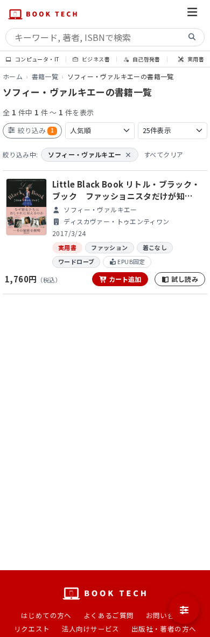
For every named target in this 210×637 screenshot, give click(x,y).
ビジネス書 (95, 59)
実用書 (195, 59)
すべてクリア (163, 154)
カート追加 (124, 278)
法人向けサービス (91, 629)
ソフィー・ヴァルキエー (89, 154)
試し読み (184, 278)
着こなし (155, 247)
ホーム (13, 76)
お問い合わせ (167, 615)
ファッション (109, 247)
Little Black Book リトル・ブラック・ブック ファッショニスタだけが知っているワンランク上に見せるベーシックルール (126, 190)
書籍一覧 (45, 76)
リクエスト (32, 629)
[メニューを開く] (192, 13)
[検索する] (192, 37)
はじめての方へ (46, 615)
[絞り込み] (184, 609)
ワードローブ (76, 261)
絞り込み (35, 130)
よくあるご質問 (108, 615)
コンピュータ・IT (36, 59)
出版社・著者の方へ (164, 629)
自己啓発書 (145, 59)
